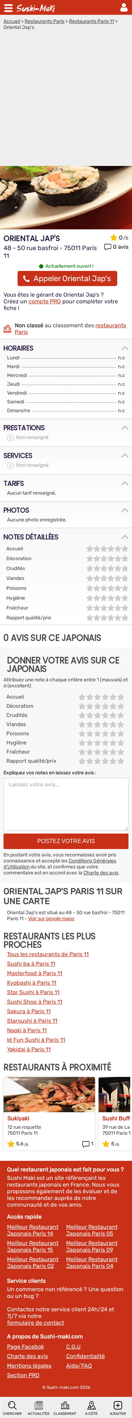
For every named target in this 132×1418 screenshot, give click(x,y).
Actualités (38, 1414)
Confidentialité (85, 1356)
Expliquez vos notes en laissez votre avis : (50, 773)
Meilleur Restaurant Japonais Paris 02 (32, 1262)
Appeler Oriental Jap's (72, 278)
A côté (91, 1414)
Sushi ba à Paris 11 (31, 963)
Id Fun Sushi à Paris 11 (36, 1039)
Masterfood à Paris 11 (34, 973)
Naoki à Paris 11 (27, 1030)
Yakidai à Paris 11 (29, 1049)
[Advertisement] (66, 100)
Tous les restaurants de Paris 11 (48, 954)
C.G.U (73, 1346)
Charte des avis (100, 873)
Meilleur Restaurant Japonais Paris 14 (32, 1230)
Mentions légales (29, 1365)
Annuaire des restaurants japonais (36, 7)
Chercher (12, 1414)
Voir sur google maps (51, 919)
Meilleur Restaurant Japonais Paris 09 (92, 1246)
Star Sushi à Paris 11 (33, 992)
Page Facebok (25, 1346)
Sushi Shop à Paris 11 (34, 1001)
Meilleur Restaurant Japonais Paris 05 (92, 1230)
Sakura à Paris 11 (29, 1011)
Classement (65, 1414)
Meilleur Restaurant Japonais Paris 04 (92, 1262)
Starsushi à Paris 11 (32, 1020)
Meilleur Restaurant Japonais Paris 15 (32, 1246)
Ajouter (118, 1414)
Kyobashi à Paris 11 (31, 982)
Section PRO (23, 1375)
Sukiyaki (18, 1118)
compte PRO (45, 301)
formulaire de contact (35, 1322)
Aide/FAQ (79, 1365)
